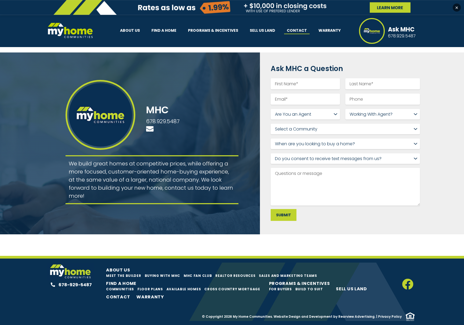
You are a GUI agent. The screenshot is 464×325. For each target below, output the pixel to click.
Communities (120, 289)
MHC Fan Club (198, 275)
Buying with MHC (162, 275)
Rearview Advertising (356, 316)
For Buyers (280, 289)
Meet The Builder (123, 275)
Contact (297, 30)
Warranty (329, 30)
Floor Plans (150, 289)
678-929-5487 (75, 285)
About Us (130, 30)
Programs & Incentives (213, 30)
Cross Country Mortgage (232, 289)
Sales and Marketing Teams (288, 275)
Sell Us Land (262, 30)
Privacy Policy (390, 316)
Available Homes (183, 289)
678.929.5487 (163, 121)
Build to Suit (309, 289)
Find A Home (163, 30)
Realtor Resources (235, 275)
